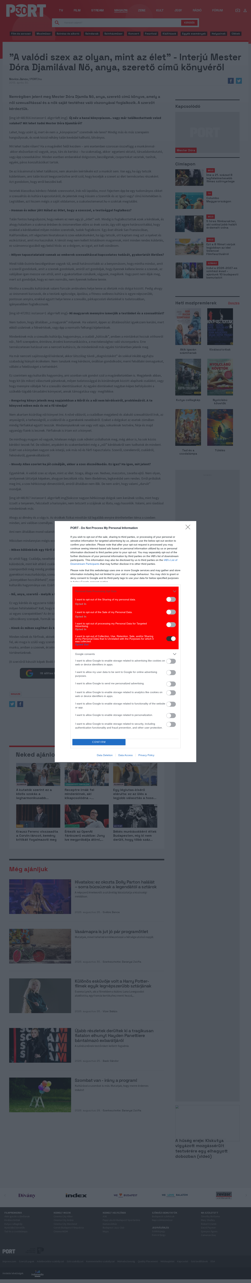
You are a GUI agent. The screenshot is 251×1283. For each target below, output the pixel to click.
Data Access (125, 755)
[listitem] (125, 591)
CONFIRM (99, 742)
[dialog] (125, 641)
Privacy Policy (146, 755)
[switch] (171, 599)
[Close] (189, 528)
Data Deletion (105, 755)
